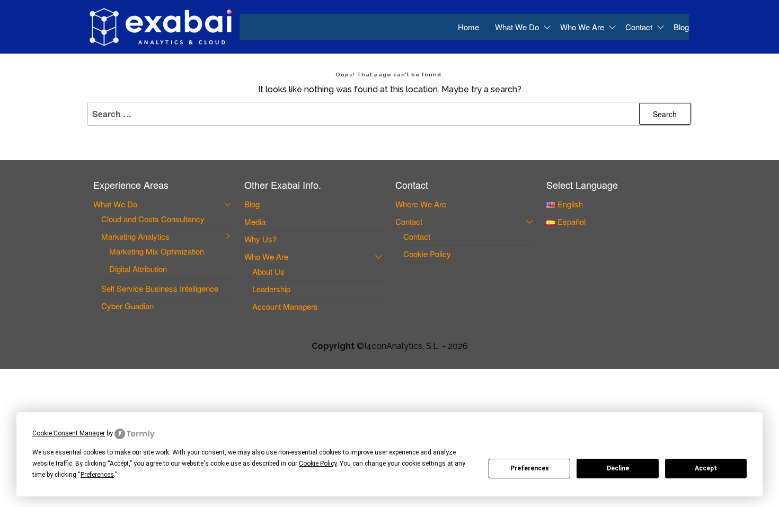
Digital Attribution (138, 268)
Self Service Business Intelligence (159, 288)
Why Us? (260, 238)
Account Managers (285, 306)
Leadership (271, 288)
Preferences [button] (97, 474)
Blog (681, 26)
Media (254, 221)
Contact (638, 26)
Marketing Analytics (135, 236)
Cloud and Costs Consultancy (153, 218)
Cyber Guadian (127, 305)
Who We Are (582, 26)
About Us (268, 271)
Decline (618, 468)
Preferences (529, 468)
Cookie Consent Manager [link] (68, 433)
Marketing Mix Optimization (156, 251)
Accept (706, 468)
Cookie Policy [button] (318, 463)
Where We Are (420, 203)
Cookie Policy (427, 253)
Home (468, 26)
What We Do (517, 26)
